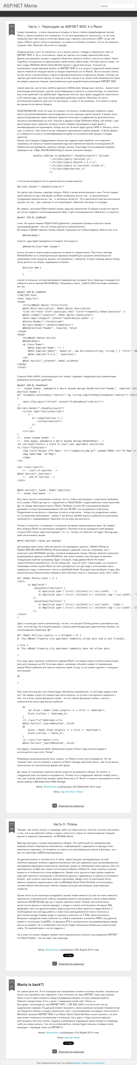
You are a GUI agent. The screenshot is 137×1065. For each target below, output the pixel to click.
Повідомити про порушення (92, 1062)
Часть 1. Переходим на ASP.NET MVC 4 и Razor (65, 26)
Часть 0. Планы (65, 824)
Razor (80, 791)
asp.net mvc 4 (68, 791)
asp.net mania (72, 1037)
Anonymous (50, 786)
